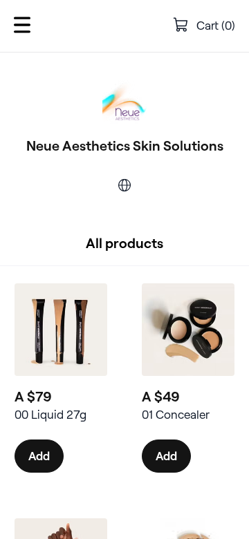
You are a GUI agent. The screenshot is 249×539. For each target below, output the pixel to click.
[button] (22, 26)
